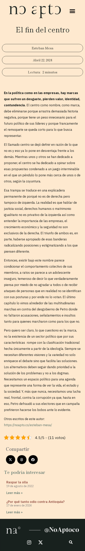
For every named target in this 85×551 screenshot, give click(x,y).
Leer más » (14, 493)
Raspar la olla (17, 482)
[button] (72, 11)
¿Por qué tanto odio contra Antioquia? (35, 502)
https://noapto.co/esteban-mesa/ (28, 425)
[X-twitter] (40, 542)
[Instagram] (29, 542)
